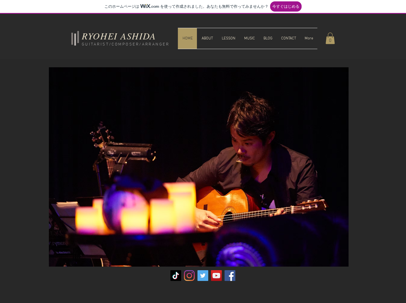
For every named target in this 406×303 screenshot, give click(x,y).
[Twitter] (202, 275)
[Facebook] (230, 275)
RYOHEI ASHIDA (119, 36)
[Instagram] (189, 275)
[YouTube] (216, 275)
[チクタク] (175, 275)
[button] (330, 38)
